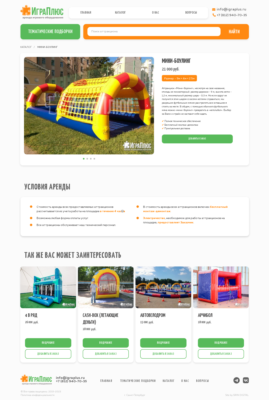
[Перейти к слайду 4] (94, 159)
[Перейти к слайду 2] (87, 159)
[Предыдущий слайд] (31, 106)
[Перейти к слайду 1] (83, 159)
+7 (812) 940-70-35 (71, 381)
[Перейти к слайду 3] (91, 159)
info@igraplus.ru (70, 378)
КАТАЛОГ (26, 47)
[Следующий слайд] (147, 106)
